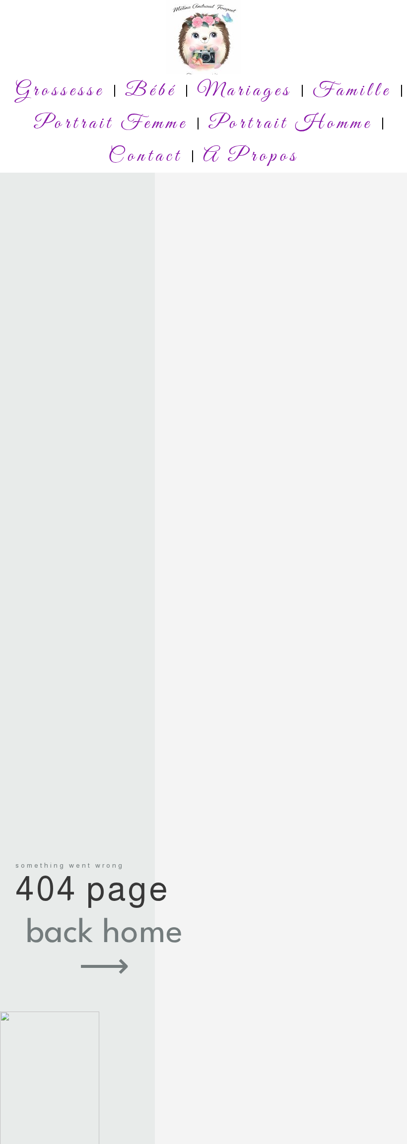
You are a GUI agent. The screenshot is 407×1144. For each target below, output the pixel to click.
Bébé (150, 90)
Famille (352, 90)
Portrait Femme (111, 123)
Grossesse (59, 90)
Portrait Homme (290, 123)
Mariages (244, 90)
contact (145, 156)
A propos (251, 156)
